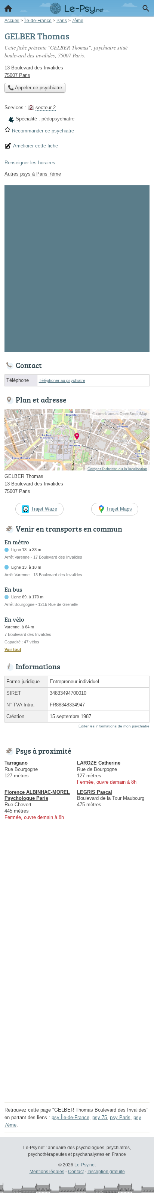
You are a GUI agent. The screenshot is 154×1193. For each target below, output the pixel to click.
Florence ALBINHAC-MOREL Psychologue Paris (37, 795)
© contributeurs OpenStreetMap (119, 414)
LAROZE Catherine (98, 763)
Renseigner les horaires (29, 162)
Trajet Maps (119, 509)
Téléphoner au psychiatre (62, 380)
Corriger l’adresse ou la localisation (117, 469)
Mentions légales (47, 1171)
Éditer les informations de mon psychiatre (114, 726)
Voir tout (12, 649)
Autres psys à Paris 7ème (32, 174)
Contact (76, 1171)
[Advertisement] (77, 267)
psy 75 (99, 1117)
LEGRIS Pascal (94, 792)
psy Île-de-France (70, 1117)
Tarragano (16, 763)
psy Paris (120, 1117)
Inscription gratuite (106, 1171)
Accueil (8, 8)
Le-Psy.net (85, 1164)
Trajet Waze (44, 509)
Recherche (146, 8)
